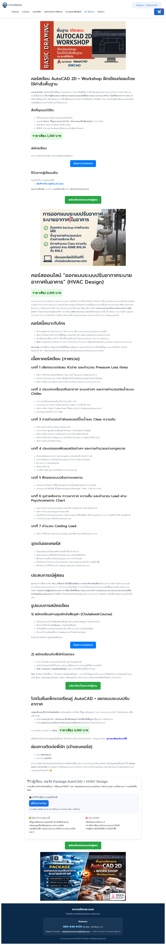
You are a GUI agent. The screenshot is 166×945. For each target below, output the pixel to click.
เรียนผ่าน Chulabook (83, 163)
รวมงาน (25, 11)
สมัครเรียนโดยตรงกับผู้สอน (83, 200)
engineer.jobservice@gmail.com (76, 931)
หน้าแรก (15, 11)
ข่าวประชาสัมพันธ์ (73, 11)
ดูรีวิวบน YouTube (39, 803)
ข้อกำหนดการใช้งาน (53, 11)
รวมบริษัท (37, 11)
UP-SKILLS (89, 11)
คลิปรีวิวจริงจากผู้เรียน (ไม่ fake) (49, 184)
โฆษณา (101, 11)
